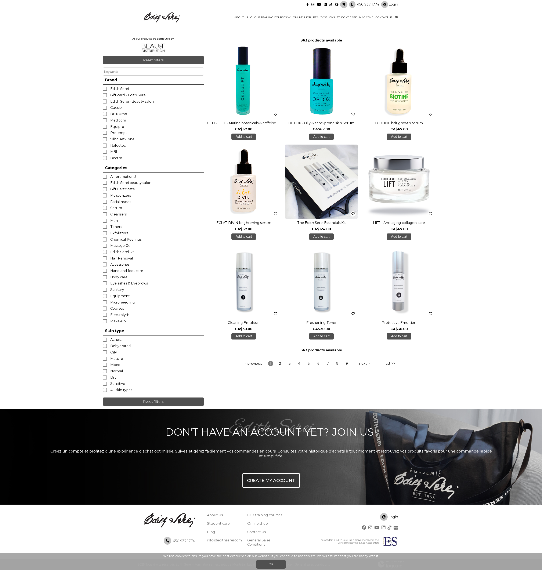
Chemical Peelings (125, 239)
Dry (113, 377)
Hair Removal (121, 258)
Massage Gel (120, 246)
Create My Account (271, 480)
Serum (116, 208)
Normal (116, 371)
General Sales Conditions (258, 542)
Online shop (302, 17)
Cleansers (118, 214)
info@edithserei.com (224, 540)
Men (114, 221)
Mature (116, 359)
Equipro (117, 127)
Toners (116, 227)
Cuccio (116, 108)
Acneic (116, 340)
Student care (218, 524)
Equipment (120, 296)
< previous (253, 364)
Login (393, 4)
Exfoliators (119, 233)
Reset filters (153, 60)
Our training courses (270, 17)
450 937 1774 (368, 4)
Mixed (115, 365)
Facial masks (120, 202)
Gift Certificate (122, 189)
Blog (211, 532)
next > (364, 364)
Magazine (366, 17)
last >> (389, 364)
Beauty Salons (324, 17)
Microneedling (122, 302)
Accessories (119, 264)
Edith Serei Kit (122, 252)
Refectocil (118, 146)
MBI (113, 152)
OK (271, 564)
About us (241, 17)
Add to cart (244, 136)
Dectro (116, 158)
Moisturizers (120, 195)
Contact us (383, 17)
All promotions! (123, 177)
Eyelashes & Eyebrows (129, 283)
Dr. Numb (118, 114)
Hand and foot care (126, 271)
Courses (117, 308)
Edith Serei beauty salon (130, 183)
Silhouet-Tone (122, 139)
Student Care (347, 17)
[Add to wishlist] (275, 114)
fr (396, 17)
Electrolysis (119, 315)
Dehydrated (120, 346)
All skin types (121, 390)
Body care (118, 277)
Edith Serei (119, 89)
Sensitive (117, 384)
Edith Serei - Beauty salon (132, 101)
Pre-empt (118, 133)
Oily (113, 352)
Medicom (118, 120)
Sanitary (117, 290)
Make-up (118, 321)
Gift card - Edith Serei (128, 95)
